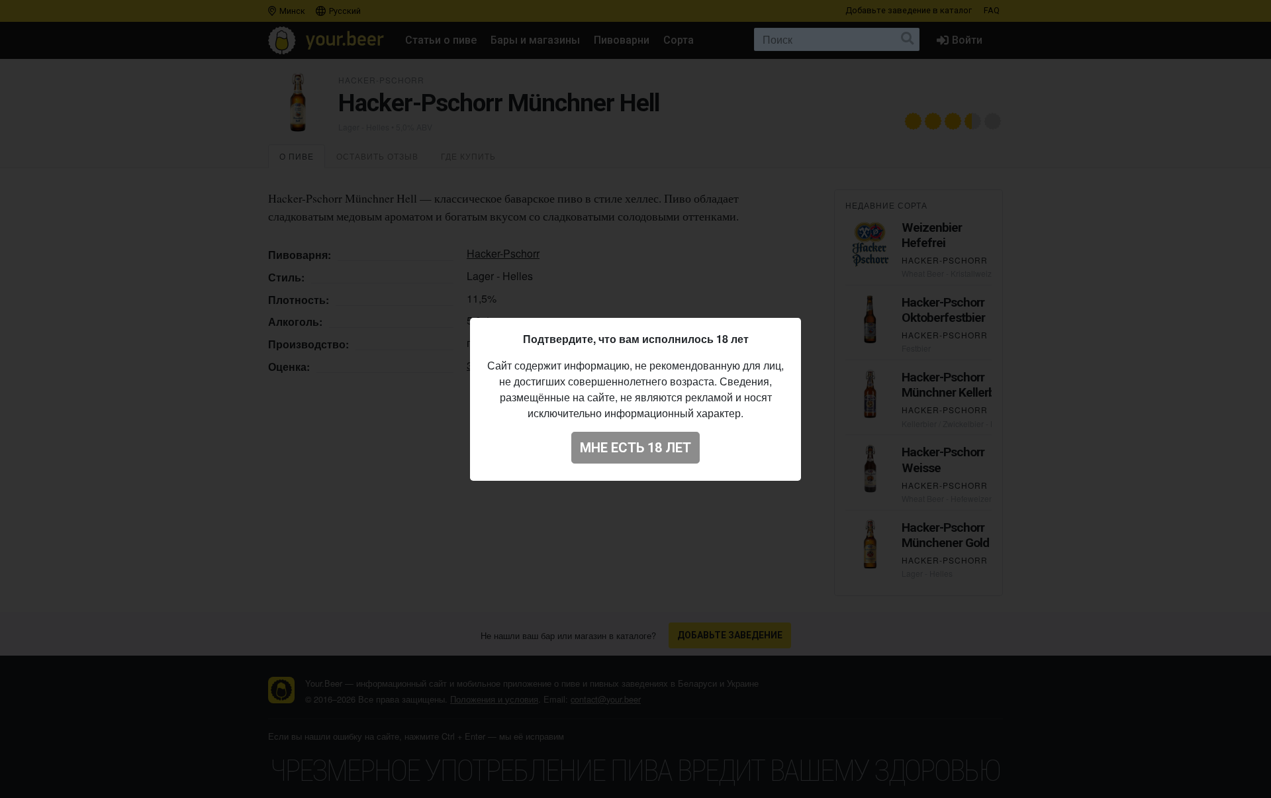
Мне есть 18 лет (635, 448)
